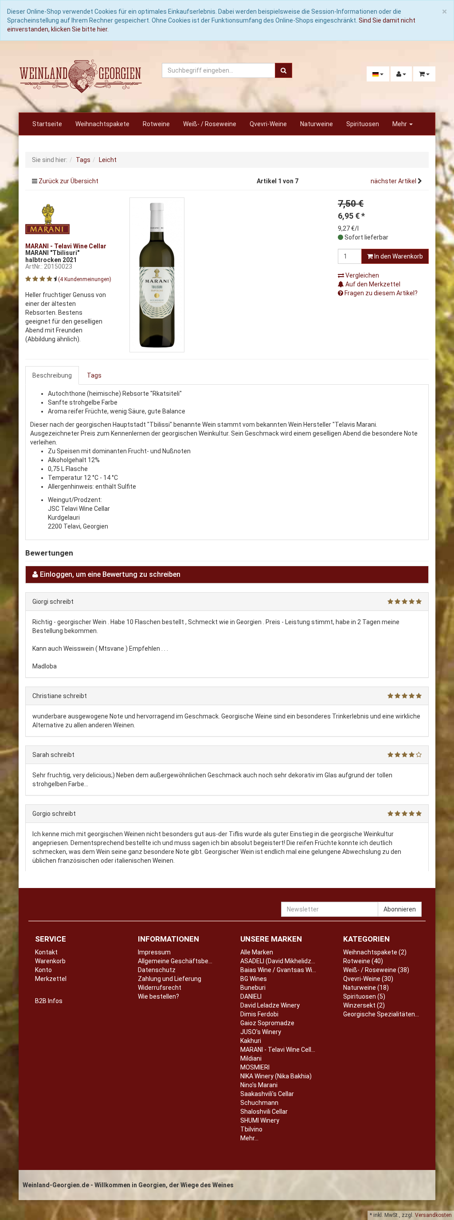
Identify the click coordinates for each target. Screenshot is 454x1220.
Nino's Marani (259, 1085)
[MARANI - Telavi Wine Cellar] (47, 218)
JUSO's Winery (260, 1031)
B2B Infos (49, 1000)
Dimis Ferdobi (259, 1014)
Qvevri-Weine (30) (368, 978)
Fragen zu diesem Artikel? (380, 293)
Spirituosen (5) (364, 996)
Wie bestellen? (158, 996)
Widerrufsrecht (159, 987)
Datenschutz (157, 969)
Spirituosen (362, 123)
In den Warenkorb (398, 256)
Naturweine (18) (366, 987)
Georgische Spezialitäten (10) (385, 1014)
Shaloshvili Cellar (264, 1111)
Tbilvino (251, 1129)
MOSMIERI (255, 1067)
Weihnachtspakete (102, 123)
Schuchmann (259, 1102)
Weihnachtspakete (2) (375, 952)
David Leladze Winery (270, 1005)
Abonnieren (400, 909)
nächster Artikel (394, 181)
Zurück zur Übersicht (68, 181)
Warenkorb (50, 961)
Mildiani (251, 1058)
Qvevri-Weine (268, 123)
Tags (94, 375)
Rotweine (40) (363, 961)
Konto (43, 969)
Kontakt (46, 952)
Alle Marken (256, 952)
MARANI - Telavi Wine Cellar (278, 1049)
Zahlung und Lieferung (169, 978)
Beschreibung (52, 375)
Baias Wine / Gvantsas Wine (279, 969)
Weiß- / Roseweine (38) (376, 969)
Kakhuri (250, 1040)
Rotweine (156, 123)
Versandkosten (433, 1215)
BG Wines (253, 978)
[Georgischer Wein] (81, 76)
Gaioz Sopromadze (267, 1023)
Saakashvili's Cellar (267, 1093)
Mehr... (249, 1138)
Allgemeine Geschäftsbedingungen (188, 961)
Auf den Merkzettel (372, 284)
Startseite (47, 123)
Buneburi (253, 987)
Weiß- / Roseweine (209, 123)
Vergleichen (361, 275)
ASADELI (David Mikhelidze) (278, 961)
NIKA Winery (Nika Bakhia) (276, 1076)
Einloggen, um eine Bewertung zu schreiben (110, 574)
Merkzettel (51, 978)
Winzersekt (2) (364, 1005)
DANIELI (251, 996)
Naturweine (316, 123)
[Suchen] (283, 70)
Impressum (154, 952)
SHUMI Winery (259, 1120)
